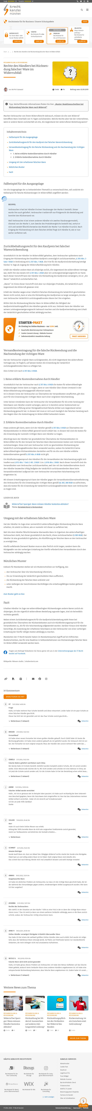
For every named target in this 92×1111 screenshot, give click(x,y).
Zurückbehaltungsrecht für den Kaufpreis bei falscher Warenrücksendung (40, 142)
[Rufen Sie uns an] (77, 1)
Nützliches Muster (17, 167)
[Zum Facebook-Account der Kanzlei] (40, 678)
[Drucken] (20, 678)
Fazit (11, 172)
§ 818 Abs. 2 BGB (52, 462)
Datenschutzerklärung (63, 1108)
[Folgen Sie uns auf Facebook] (87, 1)
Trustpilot (26, 1)
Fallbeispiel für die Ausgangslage (23, 137)
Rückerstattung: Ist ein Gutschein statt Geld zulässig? (77, 1021)
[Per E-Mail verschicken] (32, 678)
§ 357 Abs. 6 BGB (30, 371)
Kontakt (85, 1108)
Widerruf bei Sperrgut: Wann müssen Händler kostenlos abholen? (40, 504)
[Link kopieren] (5, 678)
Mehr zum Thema (78, 1038)
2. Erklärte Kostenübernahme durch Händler (32, 157)
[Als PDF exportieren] (13, 678)
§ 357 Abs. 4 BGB (37, 273)
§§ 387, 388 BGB (66, 483)
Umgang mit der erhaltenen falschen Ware (27, 162)
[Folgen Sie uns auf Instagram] (84, 1)
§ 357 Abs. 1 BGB (36, 262)
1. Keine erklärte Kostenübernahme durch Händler (35, 154)
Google (10, 1)
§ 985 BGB (78, 535)
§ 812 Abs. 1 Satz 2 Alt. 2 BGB (27, 462)
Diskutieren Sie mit (15, 697)
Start (5, 52)
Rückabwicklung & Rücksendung (15, 62)
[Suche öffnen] (81, 10)
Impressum (76, 1108)
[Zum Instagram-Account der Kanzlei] (46, 678)
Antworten (85, 721)
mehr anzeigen (49, 1097)
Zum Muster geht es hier (14, 594)
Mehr (85, 21)
